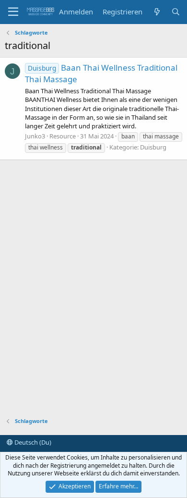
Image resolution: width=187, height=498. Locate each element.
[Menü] (13, 12)
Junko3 (35, 136)
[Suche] (175, 12)
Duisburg (153, 147)
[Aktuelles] (156, 12)
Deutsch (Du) (32, 442)
